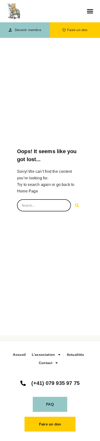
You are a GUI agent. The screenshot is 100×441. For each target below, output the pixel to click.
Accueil (19, 355)
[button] (90, 11)
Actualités (75, 355)
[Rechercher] (77, 205)
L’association (43, 355)
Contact (45, 363)
